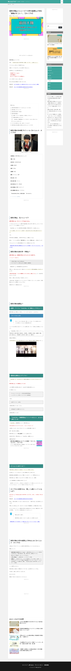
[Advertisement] (26, 46)
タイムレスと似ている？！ (17, 121)
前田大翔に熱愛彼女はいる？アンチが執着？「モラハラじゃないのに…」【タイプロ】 (23, 442)
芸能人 (13, 4)
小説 (49, 88)
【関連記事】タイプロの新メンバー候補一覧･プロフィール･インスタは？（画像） (25, 521)
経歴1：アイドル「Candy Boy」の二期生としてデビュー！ (22, 115)
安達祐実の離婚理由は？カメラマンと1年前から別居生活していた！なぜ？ (31, 629)
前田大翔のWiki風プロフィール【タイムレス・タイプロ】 (21, 107)
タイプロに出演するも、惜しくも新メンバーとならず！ (20, 123)
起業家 (50, 75)
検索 (60, 27)
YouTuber (50, 78)
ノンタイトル (27, 1)
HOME (10, 4)
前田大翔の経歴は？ (14, 113)
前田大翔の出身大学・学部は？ (16, 111)
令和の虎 (22, 1)
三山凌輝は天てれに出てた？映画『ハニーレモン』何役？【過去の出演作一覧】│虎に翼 (31, 643)
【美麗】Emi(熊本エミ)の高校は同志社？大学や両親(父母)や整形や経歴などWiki (31, 650)
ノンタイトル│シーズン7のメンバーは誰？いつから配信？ (54, 44)
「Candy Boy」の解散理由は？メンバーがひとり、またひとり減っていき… (25, 119)
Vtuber (50, 80)
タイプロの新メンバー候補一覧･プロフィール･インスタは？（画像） (26, 84)
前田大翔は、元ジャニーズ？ (16, 109)
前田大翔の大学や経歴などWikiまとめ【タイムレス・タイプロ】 (22, 125)
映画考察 (18, 1)
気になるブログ (12, 1)
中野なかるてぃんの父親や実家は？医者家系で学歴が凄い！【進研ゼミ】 (31, 636)
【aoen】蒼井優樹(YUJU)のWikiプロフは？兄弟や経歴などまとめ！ (31, 622)
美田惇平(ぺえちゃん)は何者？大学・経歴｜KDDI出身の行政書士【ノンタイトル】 (54, 57)
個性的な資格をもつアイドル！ (17, 117)
